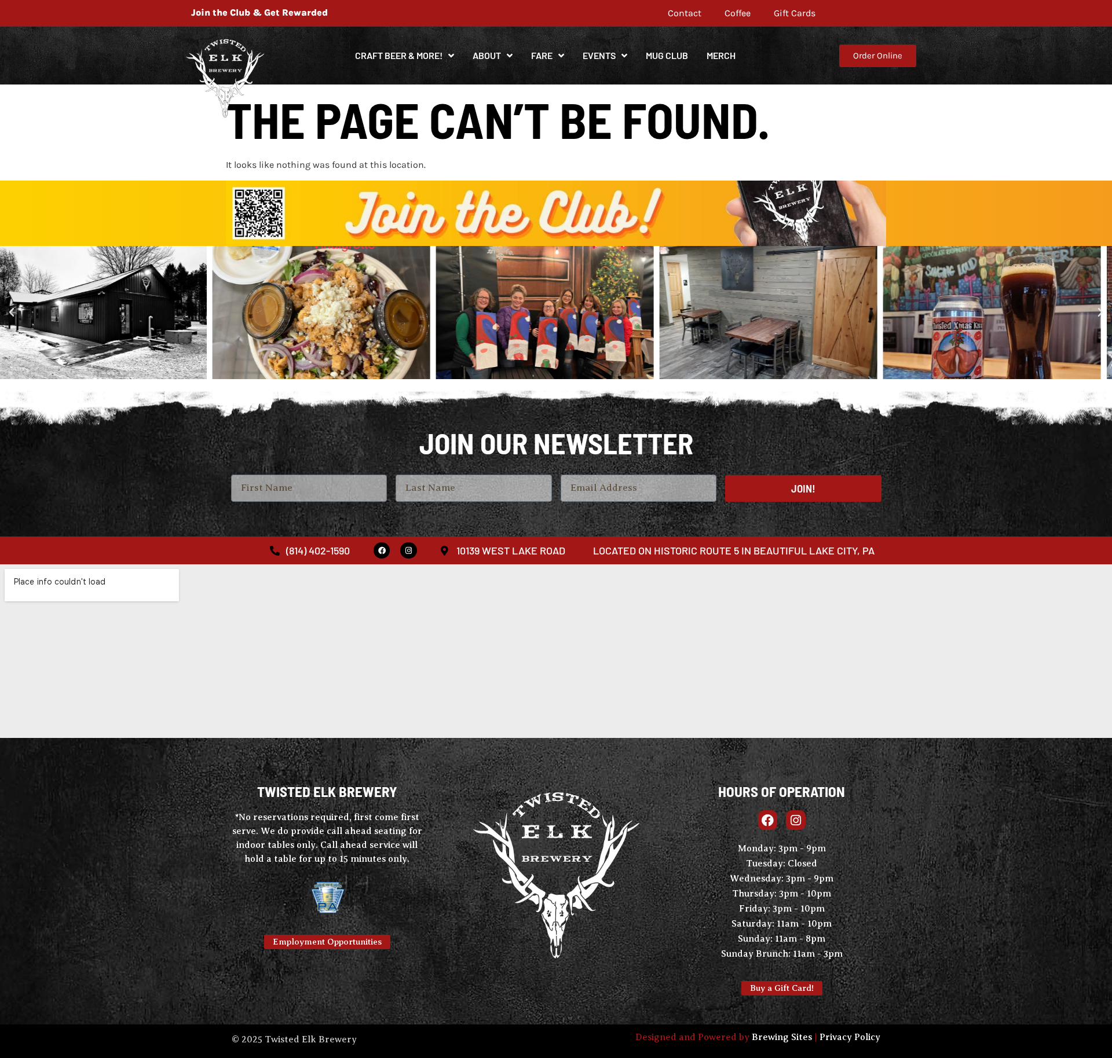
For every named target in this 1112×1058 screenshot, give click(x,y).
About (487, 55)
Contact (684, 13)
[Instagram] (408, 550)
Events (599, 55)
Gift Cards (794, 13)
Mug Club (667, 55)
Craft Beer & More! (398, 55)
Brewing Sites (782, 1037)
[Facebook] (382, 550)
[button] (11, 312)
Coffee (738, 13)
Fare (542, 55)
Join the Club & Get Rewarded (259, 12)
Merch (721, 55)
